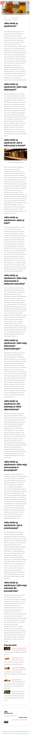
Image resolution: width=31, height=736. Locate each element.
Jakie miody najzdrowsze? (18, 667)
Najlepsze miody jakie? (18, 691)
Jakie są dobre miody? (17, 658)
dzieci (5, 637)
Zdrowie (15, 19)
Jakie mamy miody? (17, 679)
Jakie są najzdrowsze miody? (19, 648)
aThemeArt (25, 733)
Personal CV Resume (12, 733)
